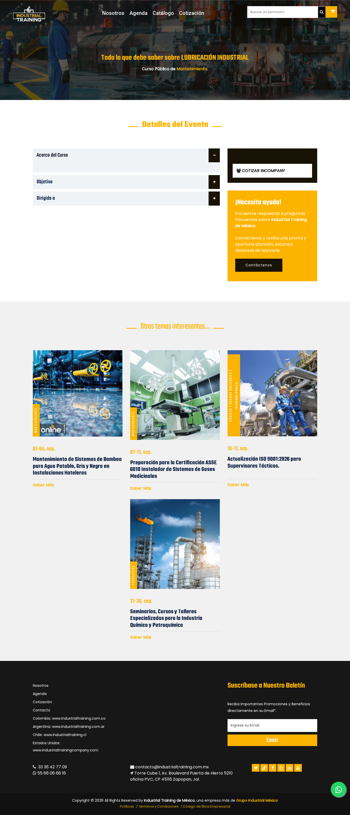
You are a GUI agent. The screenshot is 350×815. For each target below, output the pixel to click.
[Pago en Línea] (331, 12)
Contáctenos (258, 265)
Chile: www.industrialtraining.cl (59, 734)
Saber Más (43, 485)
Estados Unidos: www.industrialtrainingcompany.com (65, 746)
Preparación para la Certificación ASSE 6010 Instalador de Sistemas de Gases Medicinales (173, 469)
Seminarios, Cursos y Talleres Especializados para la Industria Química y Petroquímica (166, 618)
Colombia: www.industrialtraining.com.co (69, 718)
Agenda (138, 13)
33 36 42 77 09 (51, 767)
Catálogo (163, 13)
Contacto (41, 710)
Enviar (272, 740)
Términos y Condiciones (158, 806)
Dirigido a (46, 198)
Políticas (127, 806)
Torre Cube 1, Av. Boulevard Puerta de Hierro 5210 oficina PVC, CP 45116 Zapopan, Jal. (181, 776)
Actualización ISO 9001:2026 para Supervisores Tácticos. (264, 462)
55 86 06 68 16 (51, 773)
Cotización (191, 13)
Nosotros (113, 13)
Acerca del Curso (52, 155)
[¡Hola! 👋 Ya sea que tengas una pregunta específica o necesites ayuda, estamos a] (338, 789)
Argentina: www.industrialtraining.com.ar (69, 726)
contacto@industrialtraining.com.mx (172, 767)
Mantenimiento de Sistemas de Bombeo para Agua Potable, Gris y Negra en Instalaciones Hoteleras (77, 466)
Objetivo (45, 182)
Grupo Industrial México (257, 800)
